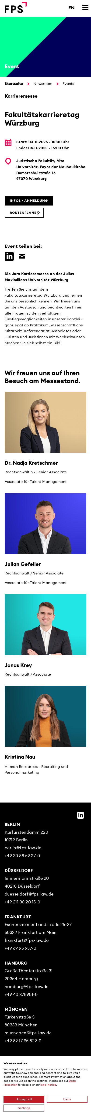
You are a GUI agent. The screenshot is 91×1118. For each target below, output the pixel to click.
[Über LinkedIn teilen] (8, 256)
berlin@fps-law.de (23, 847)
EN (71, 7)
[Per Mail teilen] (20, 256)
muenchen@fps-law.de (28, 1032)
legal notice (48, 1084)
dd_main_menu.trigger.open (85, 7)
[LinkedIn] (80, 815)
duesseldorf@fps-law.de (29, 894)
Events (68, 83)
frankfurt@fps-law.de (27, 940)
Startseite (14, 83)
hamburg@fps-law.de (27, 986)
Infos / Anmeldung (29, 201)
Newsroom (42, 83)
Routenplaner (24, 213)
